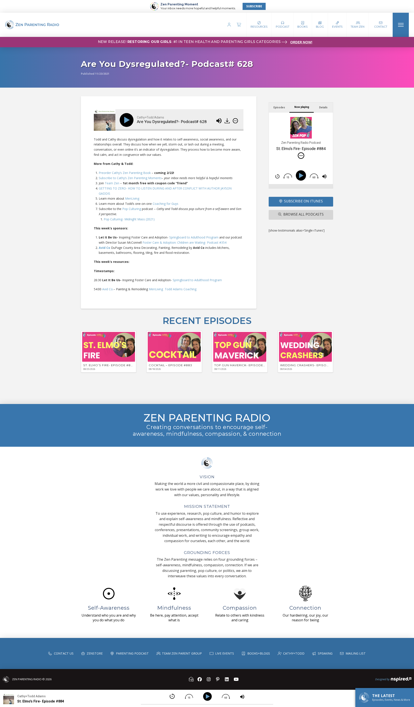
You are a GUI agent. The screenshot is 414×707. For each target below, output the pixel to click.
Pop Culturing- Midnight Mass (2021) (129, 219)
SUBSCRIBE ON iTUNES (303, 201)
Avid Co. (107, 289)
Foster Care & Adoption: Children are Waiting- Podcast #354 (184, 242)
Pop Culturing (131, 209)
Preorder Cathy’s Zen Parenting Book (125, 173)
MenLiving (131, 198)
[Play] (127, 120)
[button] (282, 25)
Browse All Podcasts (303, 214)
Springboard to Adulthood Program (193, 237)
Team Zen (112, 183)
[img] (235, 120)
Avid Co (104, 248)
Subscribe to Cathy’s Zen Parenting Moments (130, 178)
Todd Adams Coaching (180, 289)
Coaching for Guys (165, 204)
